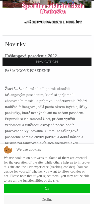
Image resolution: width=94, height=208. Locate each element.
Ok (47, 188)
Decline (47, 199)
